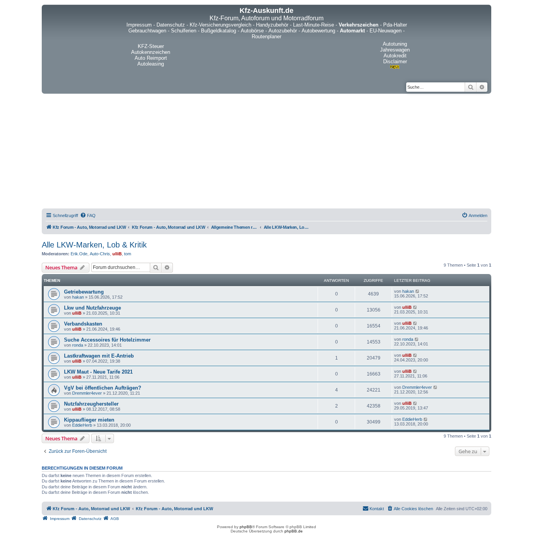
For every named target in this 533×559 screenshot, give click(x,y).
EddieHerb (82, 425)
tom (127, 253)
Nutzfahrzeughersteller (91, 404)
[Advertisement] (266, 152)
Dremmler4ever (87, 393)
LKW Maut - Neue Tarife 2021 (98, 372)
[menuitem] (88, 215)
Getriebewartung (84, 292)
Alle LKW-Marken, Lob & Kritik (94, 244)
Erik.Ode (79, 253)
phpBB (246, 527)
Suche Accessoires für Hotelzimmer (107, 340)
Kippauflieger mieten (89, 420)
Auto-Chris (100, 253)
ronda (77, 345)
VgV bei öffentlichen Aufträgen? (102, 388)
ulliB (117, 253)
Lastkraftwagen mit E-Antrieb (99, 356)
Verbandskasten (83, 324)
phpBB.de (293, 531)
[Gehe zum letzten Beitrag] (417, 291)
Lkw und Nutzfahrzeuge (92, 308)
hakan (78, 297)
